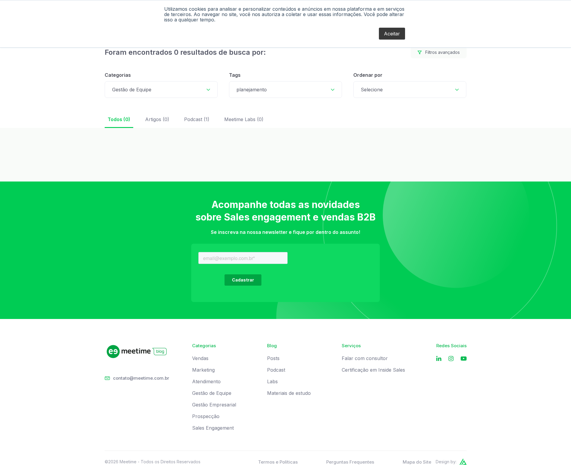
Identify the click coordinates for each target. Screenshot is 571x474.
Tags (235, 75)
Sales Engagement (213, 428)
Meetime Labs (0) (243, 119)
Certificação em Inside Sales (373, 370)
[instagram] (451, 359)
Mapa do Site (417, 462)
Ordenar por (367, 75)
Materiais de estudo (289, 393)
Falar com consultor (365, 358)
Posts (273, 358)
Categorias (118, 75)
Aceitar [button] (392, 34)
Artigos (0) (157, 119)
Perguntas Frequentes (350, 462)
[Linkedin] (438, 359)
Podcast (276, 370)
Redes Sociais (451, 345)
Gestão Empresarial (214, 405)
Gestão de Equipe (211, 393)
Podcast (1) (196, 119)
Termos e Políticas (278, 462)
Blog (272, 345)
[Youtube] (464, 359)
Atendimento (206, 381)
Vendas (200, 358)
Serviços (351, 345)
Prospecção (205, 416)
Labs (272, 381)
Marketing (203, 370)
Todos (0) (119, 119)
